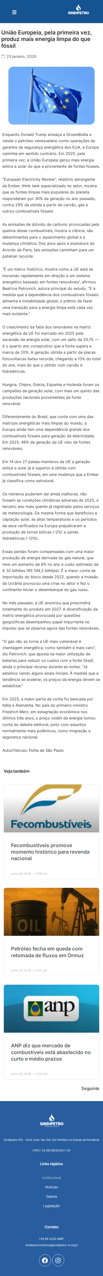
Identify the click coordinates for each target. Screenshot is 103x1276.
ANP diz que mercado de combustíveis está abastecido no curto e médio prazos (51, 1052)
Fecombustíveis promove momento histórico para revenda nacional (50, 852)
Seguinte (90, 1088)
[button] (14, 12)
